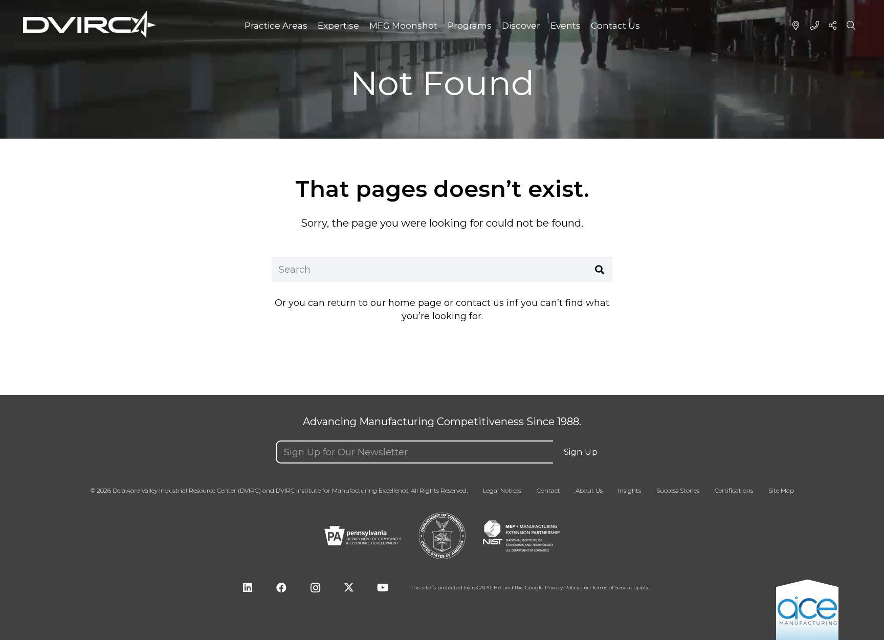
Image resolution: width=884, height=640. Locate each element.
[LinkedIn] (247, 588)
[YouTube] (382, 588)
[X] (349, 588)
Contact (548, 490)
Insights (629, 490)
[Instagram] (315, 588)
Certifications (734, 490)
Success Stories (677, 490)
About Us (589, 490)
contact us (480, 302)
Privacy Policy (562, 588)
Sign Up (581, 452)
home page (414, 302)
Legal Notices (502, 490)
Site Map (781, 490)
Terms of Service (612, 588)
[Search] (599, 269)
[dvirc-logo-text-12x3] (89, 24)
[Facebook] (281, 588)
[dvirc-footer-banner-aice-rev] (807, 609)
